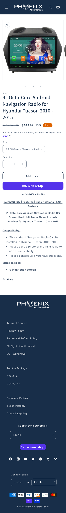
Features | (29, 201)
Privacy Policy (15, 330)
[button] (6, 7)
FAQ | (59, 201)
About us (12, 375)
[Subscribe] (52, 435)
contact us (26, 255)
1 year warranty (16, 405)
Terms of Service (17, 323)
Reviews (33, 206)
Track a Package (17, 368)
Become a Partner (17, 398)
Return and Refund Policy (22, 338)
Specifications (45, 201)
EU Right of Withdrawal (21, 346)
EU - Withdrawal (16, 353)
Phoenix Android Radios (37, 507)
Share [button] (9, 279)
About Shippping (17, 413)
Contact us (13, 383)
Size (5, 142)
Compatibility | (13, 201)
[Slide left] (25, 86)
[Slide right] (40, 86)
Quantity (7, 157)
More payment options (33, 194)
